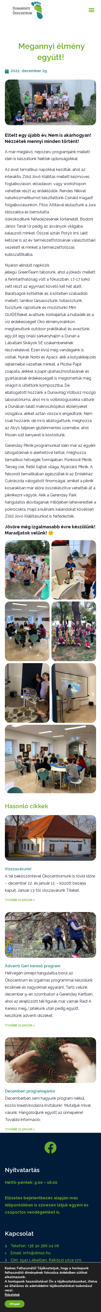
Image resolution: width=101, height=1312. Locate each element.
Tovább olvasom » (20, 900)
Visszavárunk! (18, 869)
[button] (91, 9)
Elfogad (15, 1304)
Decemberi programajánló (30, 1091)
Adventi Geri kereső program (32, 966)
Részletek (12, 1295)
